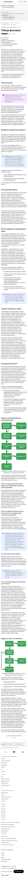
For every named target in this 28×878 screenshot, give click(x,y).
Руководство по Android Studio (7, 824)
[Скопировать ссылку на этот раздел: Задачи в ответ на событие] (23, 638)
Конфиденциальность (5, 785)
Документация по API (5, 828)
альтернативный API (13, 622)
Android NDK (3, 833)
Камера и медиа (4, 783)
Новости (3, 767)
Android (2, 758)
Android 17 (3, 806)
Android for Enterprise (5, 760)
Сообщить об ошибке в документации (9, 840)
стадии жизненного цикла (13, 222)
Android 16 (3, 808)
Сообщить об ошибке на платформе (8, 838)
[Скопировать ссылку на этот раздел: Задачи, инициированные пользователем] (14, 420)
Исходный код (4, 765)
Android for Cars (4, 799)
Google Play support (5, 842)
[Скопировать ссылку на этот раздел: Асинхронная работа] (18, 190)
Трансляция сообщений (9, 682)
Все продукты (4, 861)
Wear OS (3, 794)
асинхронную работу (17, 493)
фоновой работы (22, 528)
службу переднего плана (7, 559)
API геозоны (20, 630)
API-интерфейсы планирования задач (14, 139)
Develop (3, 5)
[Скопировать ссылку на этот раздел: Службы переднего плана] (22, 309)
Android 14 (3, 812)
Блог (2, 769)
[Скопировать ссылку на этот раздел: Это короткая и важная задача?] (21, 554)
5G (1, 787)
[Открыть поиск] (19, 1)
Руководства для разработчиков (8, 826)
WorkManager (16, 241)
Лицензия (14, 866)
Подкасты (3, 771)
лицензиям (3, 744)
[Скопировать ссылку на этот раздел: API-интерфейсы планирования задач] (6, 231)
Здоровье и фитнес (5, 781)
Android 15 (3, 810)
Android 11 (3, 819)
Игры (2, 776)
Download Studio (4, 831)
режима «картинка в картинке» (19, 408)
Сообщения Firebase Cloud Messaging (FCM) (14, 684)
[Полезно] (18, 27)
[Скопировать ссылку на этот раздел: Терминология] (13, 83)
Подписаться (18, 871)
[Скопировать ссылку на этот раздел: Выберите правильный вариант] (2, 132)
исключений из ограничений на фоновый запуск (12, 721)
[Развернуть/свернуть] (9, 37)
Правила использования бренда (9, 868)
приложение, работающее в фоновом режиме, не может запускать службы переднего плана (12, 111)
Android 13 (3, 815)
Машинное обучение (5, 778)
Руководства (13, 24)
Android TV (3, 801)
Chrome (2, 855)
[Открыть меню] (2, 1)
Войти (25, 1)
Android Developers (5, 22)
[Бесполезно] (20, 27)
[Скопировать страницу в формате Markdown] (14, 34)
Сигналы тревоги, (8, 686)
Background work (8, 7)
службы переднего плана (18, 124)
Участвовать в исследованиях (7, 844)
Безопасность (4, 763)
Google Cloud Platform (6, 859)
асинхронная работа (18, 122)
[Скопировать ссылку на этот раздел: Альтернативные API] (18, 364)
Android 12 (3, 817)
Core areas (11, 5)
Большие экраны (4, 792)
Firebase (3, 857)
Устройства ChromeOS (6, 797)
